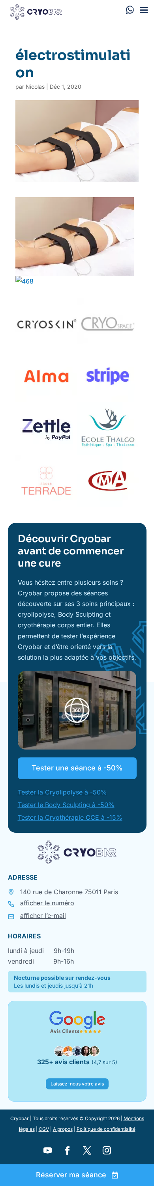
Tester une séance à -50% (77, 768)
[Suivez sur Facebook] (67, 1150)
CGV (44, 1129)
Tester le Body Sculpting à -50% (66, 805)
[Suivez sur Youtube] (47, 1150)
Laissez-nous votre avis (77, 1084)
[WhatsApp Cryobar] (129, 9)
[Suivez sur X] (87, 1150)
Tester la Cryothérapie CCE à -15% (70, 817)
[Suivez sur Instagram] (106, 1150)
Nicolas (35, 86)
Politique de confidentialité (106, 1129)
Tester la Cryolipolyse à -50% (62, 792)
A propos (63, 1129)
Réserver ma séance (71, 1175)
